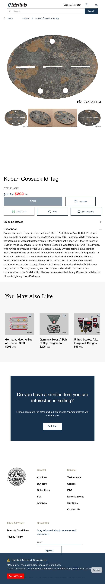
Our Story (72, 503)
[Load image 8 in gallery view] (89, 117)
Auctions (42, 477)
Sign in (67, 5)
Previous (10, 68)
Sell (39, 497)
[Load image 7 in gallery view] (64, 117)
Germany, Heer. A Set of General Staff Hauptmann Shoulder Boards (18, 342)
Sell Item (52, 426)
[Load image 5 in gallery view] (16, 117)
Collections (43, 490)
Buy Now (42, 484)
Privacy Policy (15, 537)
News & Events (75, 497)
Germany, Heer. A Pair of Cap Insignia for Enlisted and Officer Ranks (53, 342)
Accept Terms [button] (15, 576)
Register (77, 5)
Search (91, 11)
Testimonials (74, 477)
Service (71, 484)
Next (95, 68)
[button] (96, 5)
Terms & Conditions (18, 530)
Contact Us (73, 510)
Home (25, 18)
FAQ (69, 490)
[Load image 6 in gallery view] (40, 117)
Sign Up (49, 551)
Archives (42, 503)
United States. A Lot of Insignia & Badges (88, 342)
